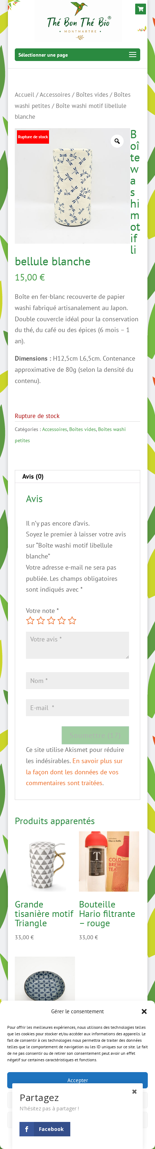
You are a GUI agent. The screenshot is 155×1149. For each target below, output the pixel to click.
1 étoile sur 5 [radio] (30, 620)
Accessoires (55, 95)
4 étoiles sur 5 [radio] (61, 620)
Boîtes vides (92, 95)
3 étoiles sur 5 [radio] (51, 620)
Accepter (77, 1080)
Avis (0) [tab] (33, 476)
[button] (144, 1011)
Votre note (42, 610)
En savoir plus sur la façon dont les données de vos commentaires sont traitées (74, 772)
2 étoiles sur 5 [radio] (40, 620)
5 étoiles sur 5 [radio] (72, 620)
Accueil (24, 95)
